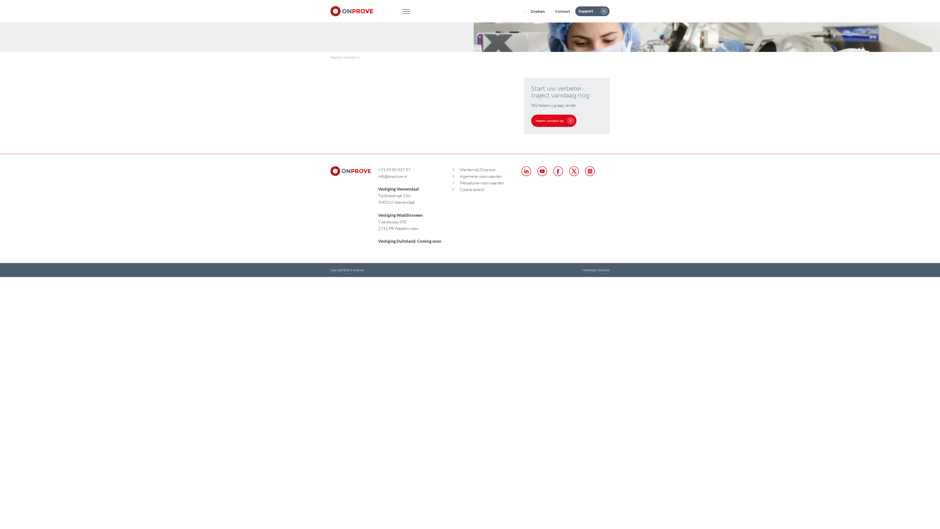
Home (335, 57)
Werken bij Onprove (477, 169)
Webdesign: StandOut (596, 270)
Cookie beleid (472, 189)
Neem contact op (550, 121)
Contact (562, 11)
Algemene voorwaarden (481, 176)
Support (585, 11)
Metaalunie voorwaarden (482, 182)
